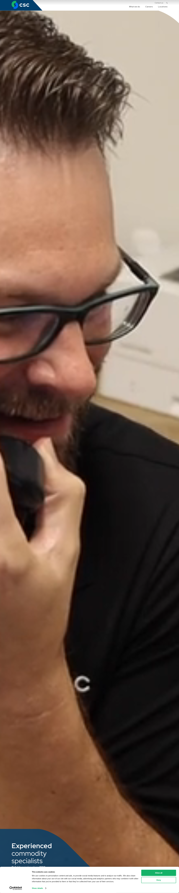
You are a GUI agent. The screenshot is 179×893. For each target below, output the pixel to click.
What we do (134, 6)
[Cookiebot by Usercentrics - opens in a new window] (15, 888)
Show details (37, 888)
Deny (158, 880)
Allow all (158, 873)
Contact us (159, 3)
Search (167, 3)
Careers (149, 6)
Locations (162, 6)
